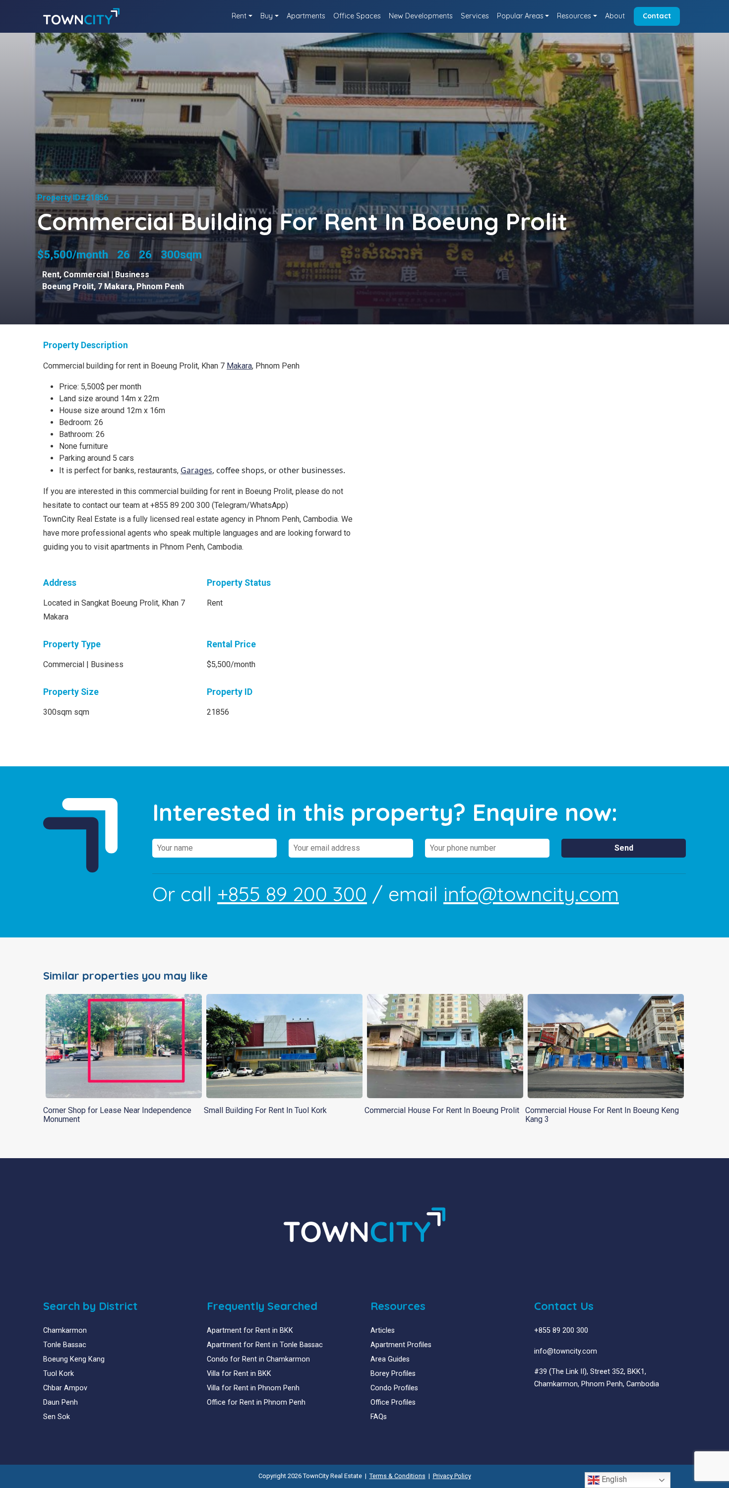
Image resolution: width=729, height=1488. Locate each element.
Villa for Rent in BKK (239, 1373)
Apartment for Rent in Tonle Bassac (265, 1345)
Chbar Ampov (65, 1388)
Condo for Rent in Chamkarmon (258, 1359)
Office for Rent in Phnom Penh (256, 1402)
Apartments (306, 15)
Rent (239, 15)
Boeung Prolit (68, 286)
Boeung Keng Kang (74, 1359)
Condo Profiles (394, 1388)
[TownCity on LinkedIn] (545, 1408)
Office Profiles (393, 1402)
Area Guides (390, 1359)
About (615, 15)
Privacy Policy (452, 1476)
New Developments (421, 15)
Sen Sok (56, 1417)
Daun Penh (60, 1402)
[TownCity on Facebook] (538, 1408)
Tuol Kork (58, 1373)
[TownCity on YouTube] (552, 1408)
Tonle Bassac (64, 1345)
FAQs (378, 1417)
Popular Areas (520, 15)
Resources (574, 15)
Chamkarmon (65, 1330)
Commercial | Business (106, 274)
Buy (266, 15)
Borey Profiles (393, 1373)
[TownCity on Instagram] (560, 1408)
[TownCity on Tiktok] (575, 1408)
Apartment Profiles (400, 1345)
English (613, 1479)
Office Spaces (357, 15)
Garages (196, 470)
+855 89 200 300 (292, 893)
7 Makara (115, 286)
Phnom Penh (160, 286)
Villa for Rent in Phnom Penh (253, 1388)
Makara (239, 366)
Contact (657, 15)
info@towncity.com (531, 893)
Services (475, 15)
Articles (382, 1330)
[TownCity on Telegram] (567, 1408)
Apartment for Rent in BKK (250, 1330)
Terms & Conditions (397, 1476)
